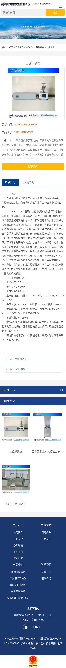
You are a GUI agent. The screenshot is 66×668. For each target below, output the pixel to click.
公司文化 (18, 538)
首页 (11, 47)
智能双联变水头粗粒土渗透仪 (48, 451)
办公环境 (18, 545)
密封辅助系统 (18, 591)
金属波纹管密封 (18, 578)
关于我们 (18, 525)
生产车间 (18, 551)
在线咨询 (46, 578)
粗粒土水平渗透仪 (16, 504)
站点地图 (30, 643)
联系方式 (46, 572)
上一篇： (16, 359)
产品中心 (19, 47)
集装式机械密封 (18, 584)
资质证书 (18, 558)
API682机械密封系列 (18, 597)
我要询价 (33, 166)
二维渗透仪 (39, 47)
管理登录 (40, 643)
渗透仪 (29, 47)
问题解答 (46, 532)
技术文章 (46, 525)
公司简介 (18, 532)
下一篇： (15, 369)
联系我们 (46, 564)
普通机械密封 (18, 572)
